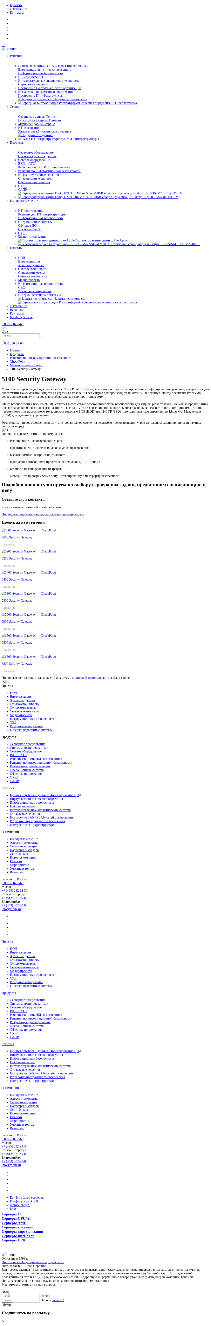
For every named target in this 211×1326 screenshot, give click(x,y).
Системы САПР (29, 229)
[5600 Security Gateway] (29, 530)
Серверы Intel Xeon (18, 1236)
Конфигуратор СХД (24, 1201)
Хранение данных (31, 265)
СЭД (21, 287)
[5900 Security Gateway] (29, 614)
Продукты (17, 142)
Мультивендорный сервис (36, 124)
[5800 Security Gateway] (29, 593)
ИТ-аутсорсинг (28, 127)
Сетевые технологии (32, 276)
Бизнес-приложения (32, 236)
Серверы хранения (17, 1227)
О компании (18, 9)
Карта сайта (56, 1262)
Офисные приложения (34, 182)
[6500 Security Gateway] (29, 635)
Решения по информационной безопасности (49, 171)
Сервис (15, 106)
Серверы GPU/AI (16, 1218)
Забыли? (58, 1300)
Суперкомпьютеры (31, 272)
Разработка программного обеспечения (45, 91)
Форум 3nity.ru (20, 1205)
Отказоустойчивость (32, 269)
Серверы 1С (12, 1214)
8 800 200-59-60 (12, 324)
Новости (16, 861)
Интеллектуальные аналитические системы (49, 80)
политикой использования (90, 677)
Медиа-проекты (29, 280)
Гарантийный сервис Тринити (39, 120)
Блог (13, 1208)
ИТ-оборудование (30, 210)
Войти (7, 1304)
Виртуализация (29, 261)
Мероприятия (19, 865)
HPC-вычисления (30, 77)
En (3, 45)
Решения (16, 56)
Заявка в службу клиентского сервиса (44, 131)
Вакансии (17, 309)
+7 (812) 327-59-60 (14, 898)
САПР (22, 189)
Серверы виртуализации (22, 1231)
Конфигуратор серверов (27, 1197)
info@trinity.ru (11, 909)
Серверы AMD (14, 1223)
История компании (23, 857)
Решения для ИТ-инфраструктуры (42, 214)
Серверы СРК (13, 1240)
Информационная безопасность (40, 73)
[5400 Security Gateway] (29, 572)
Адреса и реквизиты (24, 842)
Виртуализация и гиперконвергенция (44, 69)
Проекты (16, 5)
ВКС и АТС (26, 163)
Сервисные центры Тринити (38, 116)
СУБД (22, 186)
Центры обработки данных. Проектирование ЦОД (53, 65)
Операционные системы (35, 178)
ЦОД (21, 257)
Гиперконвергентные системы (39, 295)
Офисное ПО (27, 225)
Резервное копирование (35, 291)
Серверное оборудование (36, 152)
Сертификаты (19, 853)
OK (5, 681)
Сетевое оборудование (34, 160)
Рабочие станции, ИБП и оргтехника (44, 167)
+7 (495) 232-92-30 (14, 890)
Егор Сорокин (36, 1266)
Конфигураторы (21, 317)
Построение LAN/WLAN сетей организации (49, 88)
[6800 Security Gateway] (29, 656)
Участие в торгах (22, 868)
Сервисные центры (23, 846)
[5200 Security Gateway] (29, 551)
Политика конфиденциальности (24, 1262)
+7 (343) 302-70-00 (14, 905)
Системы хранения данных (37, 156)
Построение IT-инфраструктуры (40, 95)
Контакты (17, 12)
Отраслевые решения (33, 84)
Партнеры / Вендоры (24, 850)
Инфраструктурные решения (38, 174)
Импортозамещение (24, 200)
